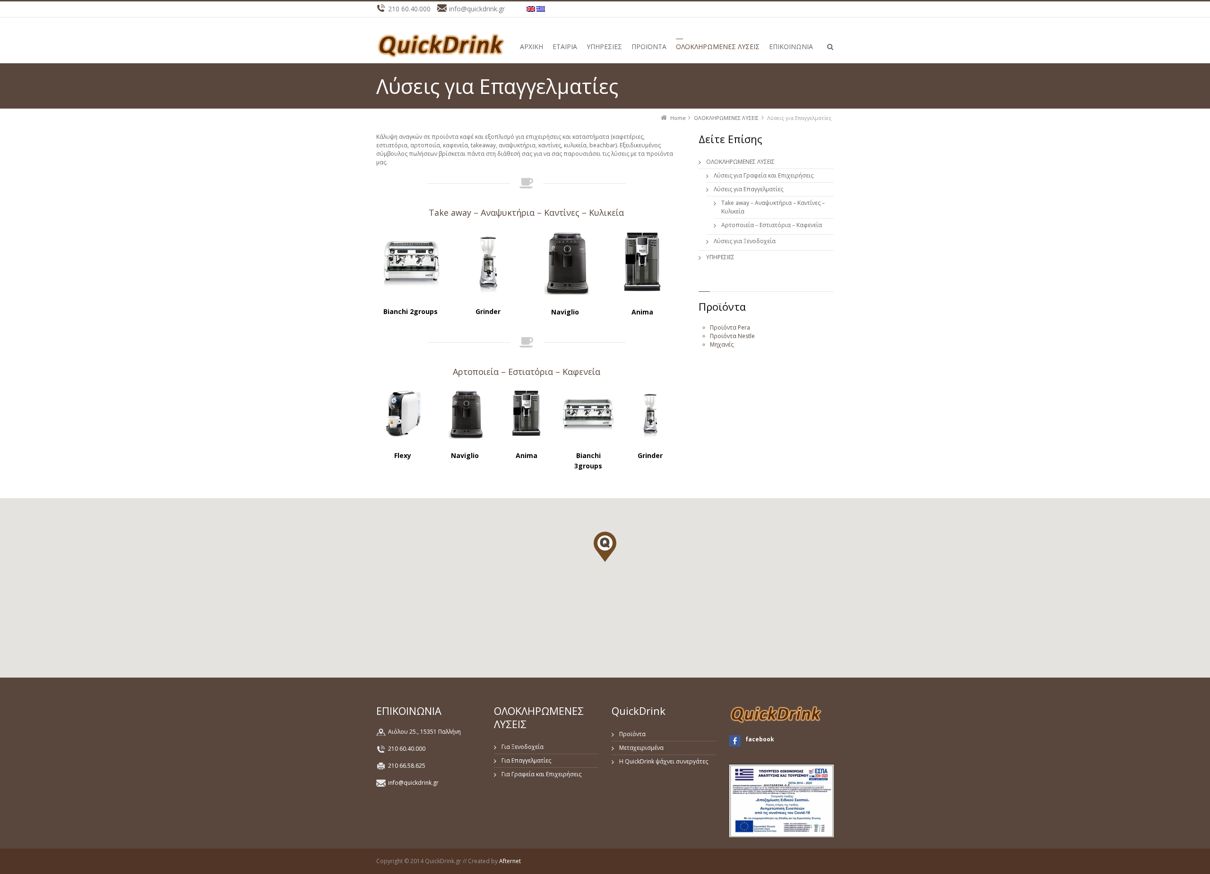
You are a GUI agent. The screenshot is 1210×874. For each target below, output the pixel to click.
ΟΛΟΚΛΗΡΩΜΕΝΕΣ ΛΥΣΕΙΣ (740, 162)
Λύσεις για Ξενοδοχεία (745, 241)
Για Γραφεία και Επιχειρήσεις (541, 774)
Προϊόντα (632, 734)
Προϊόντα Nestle (732, 336)
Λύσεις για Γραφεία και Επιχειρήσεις (763, 175)
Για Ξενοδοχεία (522, 747)
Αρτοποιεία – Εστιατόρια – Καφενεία (526, 371)
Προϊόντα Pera (730, 327)
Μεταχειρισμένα (641, 748)
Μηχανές (722, 344)
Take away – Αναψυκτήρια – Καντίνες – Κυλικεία (526, 212)
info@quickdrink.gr (413, 783)
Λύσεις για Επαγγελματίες (748, 189)
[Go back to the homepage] (442, 45)
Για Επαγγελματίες (526, 760)
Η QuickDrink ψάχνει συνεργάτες (663, 761)
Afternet (510, 861)
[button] (605, 547)
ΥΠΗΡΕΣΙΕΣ (720, 257)
